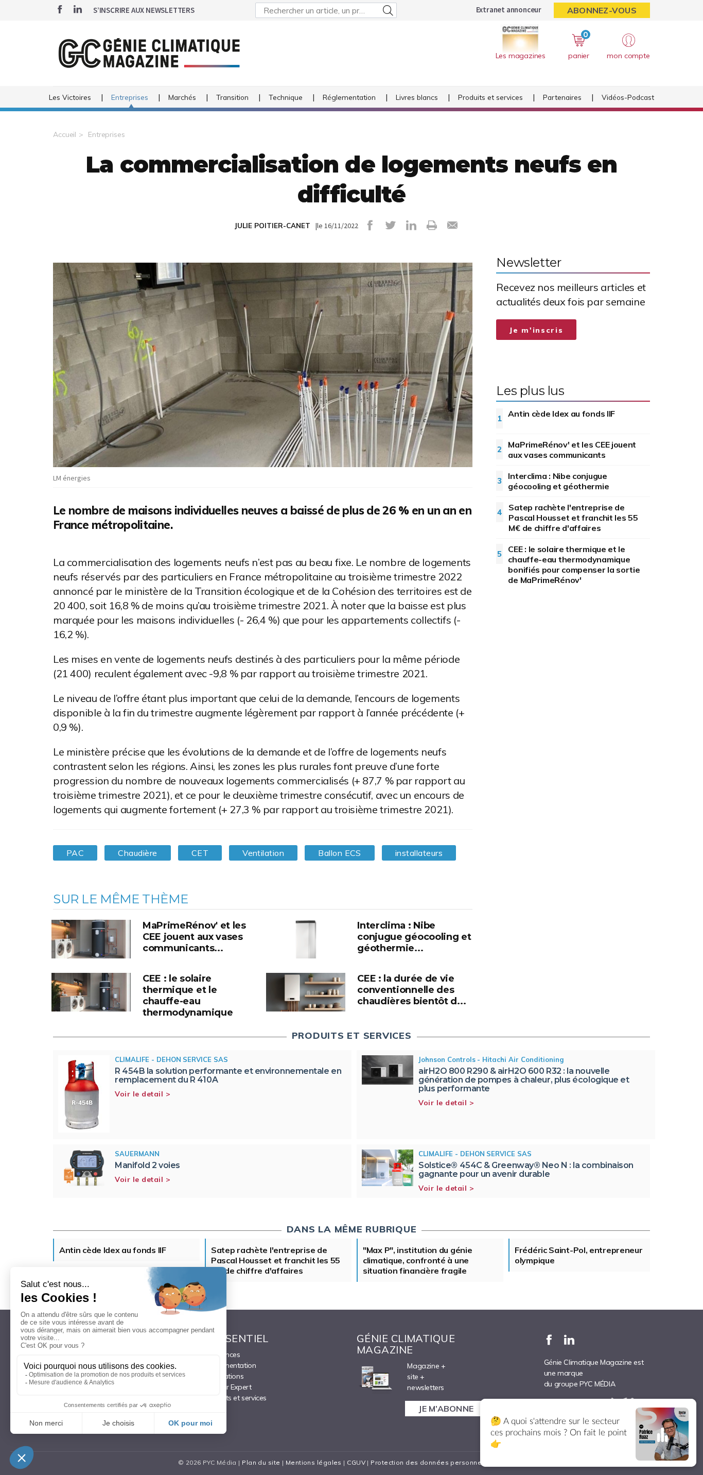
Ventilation (263, 853)
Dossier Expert (228, 1387)
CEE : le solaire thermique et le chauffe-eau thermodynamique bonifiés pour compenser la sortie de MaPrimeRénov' (574, 564)
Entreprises (129, 97)
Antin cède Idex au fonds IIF (561, 413)
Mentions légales (314, 1462)
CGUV (356, 1462)
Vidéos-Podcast (628, 97)
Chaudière (137, 853)
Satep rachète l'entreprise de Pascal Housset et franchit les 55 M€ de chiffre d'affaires (573, 517)
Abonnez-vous (602, 10)
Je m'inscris (536, 330)
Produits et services (490, 97)
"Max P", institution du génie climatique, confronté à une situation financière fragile (417, 1260)
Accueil (64, 134)
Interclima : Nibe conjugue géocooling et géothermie (558, 481)
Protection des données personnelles (432, 1462)
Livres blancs (417, 97)
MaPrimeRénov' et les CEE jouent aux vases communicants (572, 449)
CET (199, 853)
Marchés (182, 97)
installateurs (419, 853)
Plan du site (261, 1462)
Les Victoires (70, 97)
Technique (286, 97)
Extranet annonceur (508, 9)
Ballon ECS (339, 853)
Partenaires (562, 97)
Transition (232, 97)
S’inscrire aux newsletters (144, 10)
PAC (75, 853)
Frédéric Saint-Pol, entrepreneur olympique (578, 1255)
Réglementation (349, 97)
